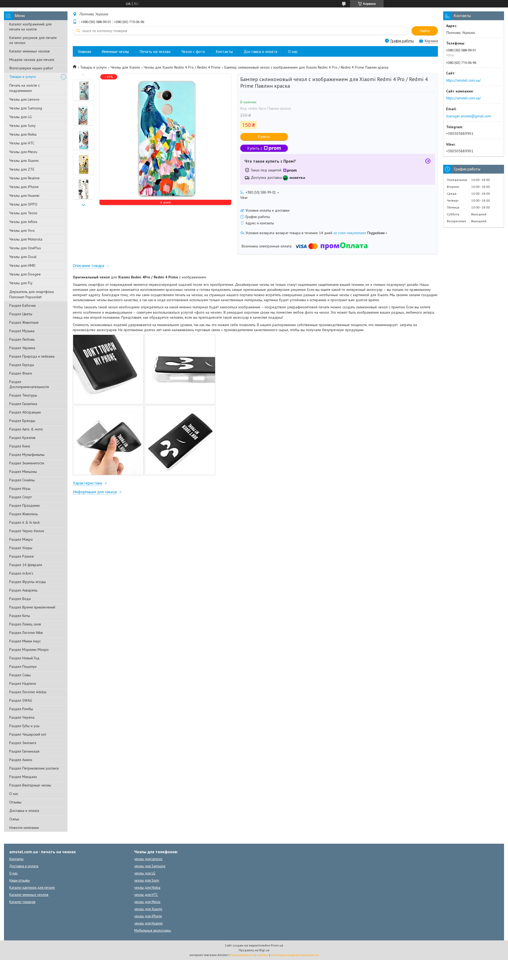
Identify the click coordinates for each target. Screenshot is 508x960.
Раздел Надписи (22, 683)
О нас (13, 793)
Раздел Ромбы (21, 708)
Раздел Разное (21, 556)
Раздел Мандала (23, 776)
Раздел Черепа (21, 717)
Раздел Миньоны (23, 471)
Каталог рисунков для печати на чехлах (33, 40)
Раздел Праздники (24, 505)
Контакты (224, 52)
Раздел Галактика (23, 403)
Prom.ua (277, 945)
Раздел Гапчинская (24, 751)
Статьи (14, 819)
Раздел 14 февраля (25, 564)
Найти (424, 31)
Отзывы (15, 802)
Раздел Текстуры (23, 395)
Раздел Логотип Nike (26, 632)
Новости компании (24, 827)
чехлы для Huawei (148, 923)
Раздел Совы (20, 675)
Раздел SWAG (20, 700)
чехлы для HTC (146, 894)
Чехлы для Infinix (23, 221)
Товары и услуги (22, 76)
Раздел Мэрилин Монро (29, 649)
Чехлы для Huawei (24, 195)
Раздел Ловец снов (25, 624)
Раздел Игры (19, 488)
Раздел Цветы (20, 314)
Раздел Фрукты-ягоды (27, 581)
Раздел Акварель (23, 590)
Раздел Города (21, 364)
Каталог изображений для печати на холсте (30, 27)
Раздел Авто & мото (26, 429)
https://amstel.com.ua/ (463, 80)
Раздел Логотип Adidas (28, 692)
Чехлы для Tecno (23, 213)
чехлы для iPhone (148, 916)
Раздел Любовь (22, 339)
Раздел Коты (19, 615)
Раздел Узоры (20, 547)
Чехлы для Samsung (25, 108)
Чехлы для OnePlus (25, 248)
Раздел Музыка (21, 330)
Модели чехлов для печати (31, 59)
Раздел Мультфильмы (26, 454)
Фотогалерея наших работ (31, 68)
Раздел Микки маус (25, 641)
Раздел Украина (22, 347)
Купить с (254, 148)
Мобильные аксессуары (152, 930)
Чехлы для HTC (21, 143)
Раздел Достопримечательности (29, 384)
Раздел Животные (24, 322)
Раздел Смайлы (22, 480)
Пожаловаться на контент (249, 955)
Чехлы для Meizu (23, 151)
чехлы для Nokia (147, 887)
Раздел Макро (21, 539)
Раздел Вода (20, 598)
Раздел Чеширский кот (27, 734)
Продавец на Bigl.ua (254, 950)
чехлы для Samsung (149, 866)
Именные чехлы (115, 52)
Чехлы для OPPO (23, 204)
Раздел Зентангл (22, 742)
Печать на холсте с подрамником (24, 88)
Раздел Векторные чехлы (30, 785)
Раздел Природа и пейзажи (32, 356)
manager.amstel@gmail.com (468, 116)
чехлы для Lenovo (148, 859)
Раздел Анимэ (20, 759)
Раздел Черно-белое (26, 530)
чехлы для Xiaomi (148, 909)
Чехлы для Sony (22, 125)
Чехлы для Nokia (23, 134)
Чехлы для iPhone (24, 186)
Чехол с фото (193, 52)
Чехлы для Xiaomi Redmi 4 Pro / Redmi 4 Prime (182, 67)
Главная (84, 52)
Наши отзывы (19, 880)
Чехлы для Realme (24, 178)
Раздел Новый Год (24, 658)
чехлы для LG (144, 873)
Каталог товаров (22, 902)
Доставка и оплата (24, 810)
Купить (264, 136)
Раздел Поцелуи (23, 666)
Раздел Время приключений (32, 607)
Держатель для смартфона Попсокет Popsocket (31, 294)
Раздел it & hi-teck (24, 522)
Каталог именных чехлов (29, 51)
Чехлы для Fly (21, 283)
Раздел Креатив (22, 437)
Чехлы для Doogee (25, 274)
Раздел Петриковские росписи (34, 768)
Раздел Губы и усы (24, 725)
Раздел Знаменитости (26, 463)
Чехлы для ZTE (21, 169)
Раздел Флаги (20, 373)
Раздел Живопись (23, 514)
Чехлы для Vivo (22, 230)
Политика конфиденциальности (295, 955)
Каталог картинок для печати (32, 887)
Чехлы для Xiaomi (24, 160)
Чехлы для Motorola (25, 239)
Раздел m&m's (21, 573)
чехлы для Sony (146, 880)
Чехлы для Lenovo (24, 99)
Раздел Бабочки (22, 305)
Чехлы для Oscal (23, 256)
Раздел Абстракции (25, 412)
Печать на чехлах (155, 52)
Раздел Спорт (20, 497)
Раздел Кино (19, 446)
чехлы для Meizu (147, 902)
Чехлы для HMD (22, 265)
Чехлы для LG (20, 116)
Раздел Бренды (22, 420)
